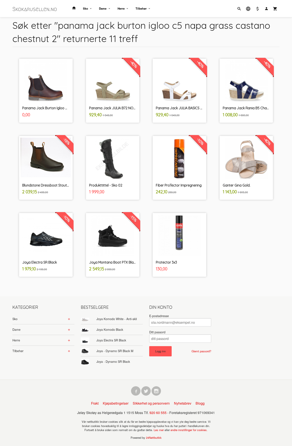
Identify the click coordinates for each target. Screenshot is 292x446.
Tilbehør (141, 8)
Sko (85, 8)
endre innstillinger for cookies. (189, 430)
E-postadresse (159, 316)
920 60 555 (158, 412)
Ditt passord (157, 332)
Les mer (159, 430)
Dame (102, 8)
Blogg (200, 403)
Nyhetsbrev (182, 403)
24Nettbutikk (154, 438)
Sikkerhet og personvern (151, 403)
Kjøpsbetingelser (115, 403)
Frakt (95, 403)
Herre (121, 8)
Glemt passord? (201, 351)
